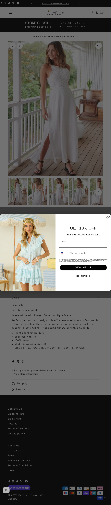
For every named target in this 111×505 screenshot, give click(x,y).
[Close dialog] (108, 217)
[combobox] (63, 253)
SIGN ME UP (83, 267)
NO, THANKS (83, 276)
